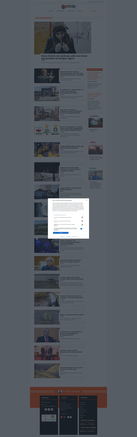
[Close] (87, 200)
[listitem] (68, 215)
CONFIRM (61, 232)
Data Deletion (62, 236)
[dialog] (68, 218)
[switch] (81, 217)
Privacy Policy (74, 236)
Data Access (68, 236)
